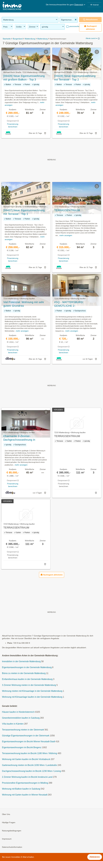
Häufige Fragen (8, 823)
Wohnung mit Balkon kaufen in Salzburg (21, 789)
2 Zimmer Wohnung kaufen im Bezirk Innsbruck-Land (27, 777)
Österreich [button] (78, 4)
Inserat (96, 5)
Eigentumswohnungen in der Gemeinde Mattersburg (27, 667)
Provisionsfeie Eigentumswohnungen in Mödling (25, 783)
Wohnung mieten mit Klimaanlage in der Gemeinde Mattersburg (32, 691)
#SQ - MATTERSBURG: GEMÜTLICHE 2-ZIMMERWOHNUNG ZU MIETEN (74, 304)
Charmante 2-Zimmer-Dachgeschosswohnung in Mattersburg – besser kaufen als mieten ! (23, 438)
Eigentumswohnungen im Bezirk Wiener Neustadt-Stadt (28, 741)
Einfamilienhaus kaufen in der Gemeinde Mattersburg (27, 679)
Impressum (7, 839)
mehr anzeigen (65, 235)
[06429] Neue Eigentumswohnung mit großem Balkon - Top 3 (24, 77)
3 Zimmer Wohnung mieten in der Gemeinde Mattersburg (29, 685)
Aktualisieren (92, 19)
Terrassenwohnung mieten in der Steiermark (23, 730)
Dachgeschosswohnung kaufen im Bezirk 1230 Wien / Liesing (31, 771)
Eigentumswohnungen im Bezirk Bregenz (21, 747)
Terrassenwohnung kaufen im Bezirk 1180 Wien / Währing (29, 753)
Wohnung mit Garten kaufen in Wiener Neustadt (24, 795)
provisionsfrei (74, 26)
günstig (45, 27)
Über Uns (6, 814)
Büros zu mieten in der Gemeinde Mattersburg (24, 673)
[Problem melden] (45, 133)
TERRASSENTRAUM (67, 210)
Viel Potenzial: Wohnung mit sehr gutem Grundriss (23, 304)
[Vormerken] (46, 52)
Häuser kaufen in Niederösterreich (18, 712)
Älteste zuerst (90, 38)
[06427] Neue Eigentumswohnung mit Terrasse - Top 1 (24, 212)
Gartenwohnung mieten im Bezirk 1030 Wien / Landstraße (29, 765)
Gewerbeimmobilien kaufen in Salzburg (21, 718)
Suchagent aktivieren (91, 27)
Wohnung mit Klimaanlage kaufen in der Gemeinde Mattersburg (32, 697)
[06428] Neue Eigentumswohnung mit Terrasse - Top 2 (75, 77)
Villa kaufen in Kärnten (13, 724)
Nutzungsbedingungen (11, 831)
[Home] (12, 6)
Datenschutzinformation (12, 847)
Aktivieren (94, 857)
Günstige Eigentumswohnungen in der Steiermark (25, 736)
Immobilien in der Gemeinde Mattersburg (21, 661)
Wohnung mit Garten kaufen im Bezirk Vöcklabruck (26, 759)
